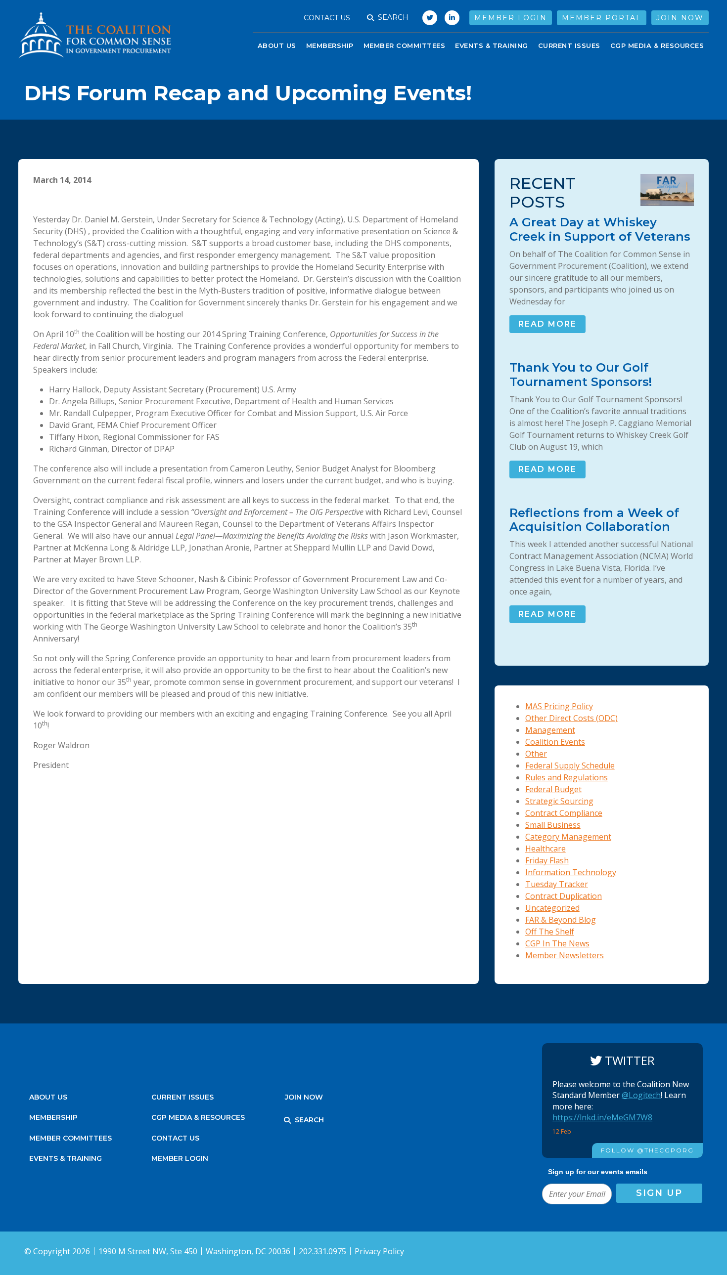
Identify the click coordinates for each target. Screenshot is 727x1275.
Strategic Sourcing (559, 801)
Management (550, 729)
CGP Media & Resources (657, 45)
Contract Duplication (563, 896)
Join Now (680, 17)
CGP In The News (557, 943)
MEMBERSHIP (53, 1117)
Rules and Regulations (566, 777)
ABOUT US (277, 45)
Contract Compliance (563, 813)
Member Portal (601, 17)
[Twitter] (427, 17)
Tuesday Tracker (556, 884)
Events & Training (65, 1158)
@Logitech (641, 1095)
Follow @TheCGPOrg (647, 1150)
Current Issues (569, 45)
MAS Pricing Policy (559, 706)
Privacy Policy (379, 1251)
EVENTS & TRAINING (491, 45)
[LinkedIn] (452, 17)
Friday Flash (547, 860)
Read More (547, 324)
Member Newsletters (564, 955)
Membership (330, 45)
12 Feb (562, 1131)
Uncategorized (552, 907)
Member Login (510, 17)
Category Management (568, 836)
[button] (370, 17)
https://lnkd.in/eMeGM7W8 (602, 1117)
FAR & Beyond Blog (560, 919)
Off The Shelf (549, 931)
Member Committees (405, 45)
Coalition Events (555, 741)
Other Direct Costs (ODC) (571, 718)
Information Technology (570, 872)
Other (536, 753)
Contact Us (327, 17)
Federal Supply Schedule (570, 765)
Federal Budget (553, 789)
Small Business (553, 824)
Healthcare (545, 848)
